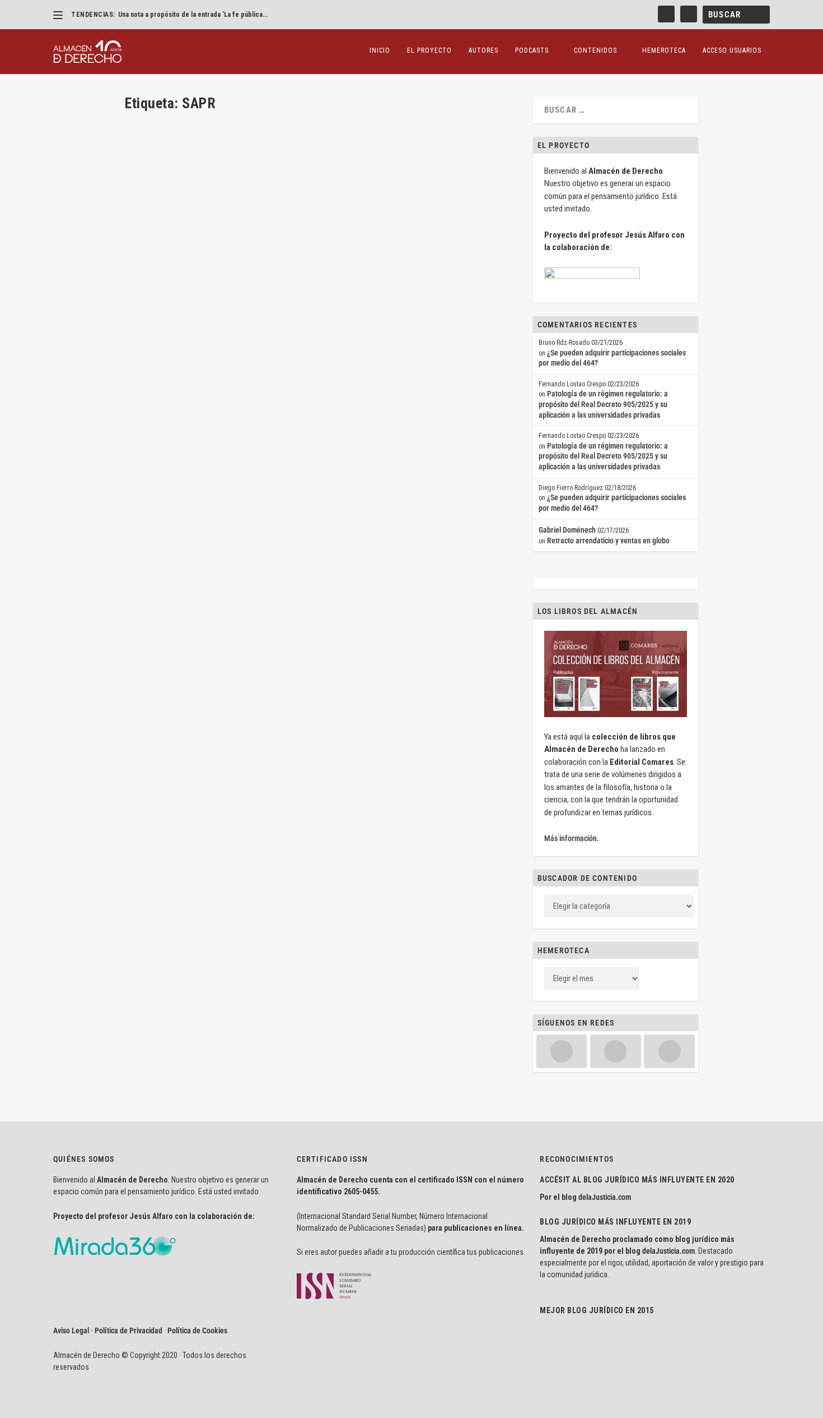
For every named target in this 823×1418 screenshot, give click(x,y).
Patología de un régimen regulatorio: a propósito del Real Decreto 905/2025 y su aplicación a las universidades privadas (603, 404)
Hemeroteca (664, 50)
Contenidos (595, 50)
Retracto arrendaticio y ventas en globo (608, 540)
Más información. (571, 838)
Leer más (157, 413)
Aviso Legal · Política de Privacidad (107, 1330)
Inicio (380, 50)
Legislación (345, 372)
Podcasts (532, 50)
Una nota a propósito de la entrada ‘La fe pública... (193, 15)
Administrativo (267, 372)
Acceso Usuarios (732, 50)
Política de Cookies (197, 1330)
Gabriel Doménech (567, 529)
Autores (483, 50)
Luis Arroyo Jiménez (175, 372)
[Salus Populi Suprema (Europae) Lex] (305, 227)
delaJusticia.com (604, 1197)
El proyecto (429, 50)
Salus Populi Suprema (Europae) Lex (209, 354)
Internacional (308, 372)
